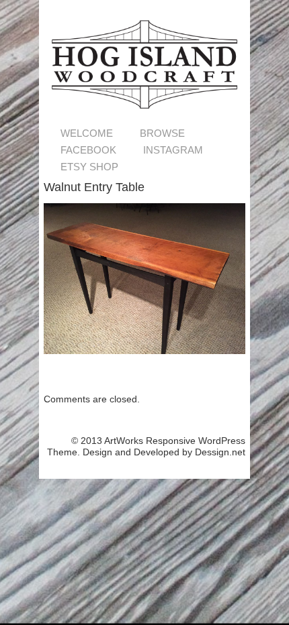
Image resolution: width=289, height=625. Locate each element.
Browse (162, 133)
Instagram (173, 150)
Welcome (86, 133)
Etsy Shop (89, 166)
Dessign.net (220, 452)
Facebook (88, 150)
